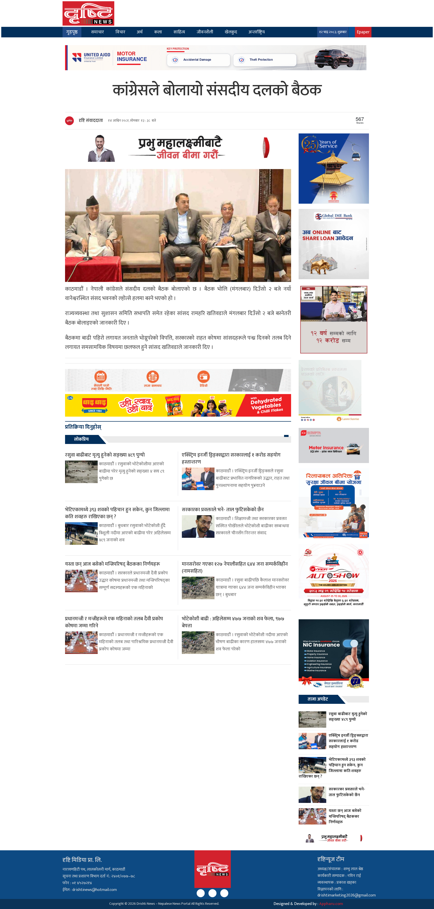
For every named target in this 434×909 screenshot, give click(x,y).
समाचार (97, 32)
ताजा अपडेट (318, 699)
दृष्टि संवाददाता (91, 120)
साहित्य (179, 32)
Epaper (363, 32)
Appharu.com (331, 903)
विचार (120, 32)
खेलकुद (231, 32)
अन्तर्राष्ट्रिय (257, 32)
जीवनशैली (205, 32)
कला (158, 32)
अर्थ (140, 32)
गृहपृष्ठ (72, 32)
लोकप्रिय (81, 439)
